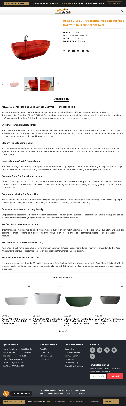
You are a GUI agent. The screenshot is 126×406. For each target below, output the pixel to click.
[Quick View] (29, 286)
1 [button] (60, 331)
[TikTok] (83, 51)
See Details (109, 402)
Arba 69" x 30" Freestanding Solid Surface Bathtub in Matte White (16, 321)
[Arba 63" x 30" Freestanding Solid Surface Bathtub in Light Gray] (47, 298)
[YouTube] (78, 51)
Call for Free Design (21, 393)
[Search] (122, 10)
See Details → (114, 3)
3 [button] (66, 331)
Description (61, 98)
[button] (2, 84)
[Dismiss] (122, 402)
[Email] (87, 51)
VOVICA (75, 32)
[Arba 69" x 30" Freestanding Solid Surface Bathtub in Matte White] (16, 298)
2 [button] (63, 331)
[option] (30, 47)
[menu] (3, 10)
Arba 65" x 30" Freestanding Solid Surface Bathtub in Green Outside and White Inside (78, 322)
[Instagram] (73, 51)
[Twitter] (69, 51)
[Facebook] (64, 51)
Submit (115, 376)
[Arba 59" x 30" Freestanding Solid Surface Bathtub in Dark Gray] (109, 298)
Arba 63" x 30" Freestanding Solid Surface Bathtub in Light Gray (47, 321)
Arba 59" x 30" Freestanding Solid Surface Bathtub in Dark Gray (109, 321)
